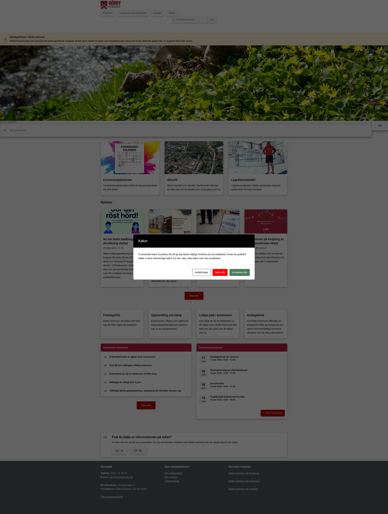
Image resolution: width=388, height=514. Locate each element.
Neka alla (220, 272)
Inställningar (201, 272)
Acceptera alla (239, 272)
